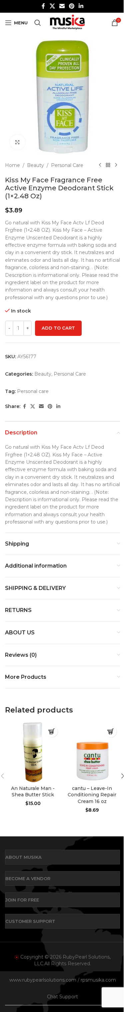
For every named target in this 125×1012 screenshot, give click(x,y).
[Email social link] (62, 6)
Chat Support (62, 997)
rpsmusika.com (98, 980)
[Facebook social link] (43, 6)
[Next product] (116, 165)
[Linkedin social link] (81, 6)
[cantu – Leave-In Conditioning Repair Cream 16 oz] (92, 752)
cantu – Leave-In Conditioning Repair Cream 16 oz (92, 794)
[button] (52, 731)
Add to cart (58, 328)
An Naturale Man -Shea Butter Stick (33, 791)
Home (12, 165)
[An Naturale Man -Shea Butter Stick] (33, 752)
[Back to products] (108, 165)
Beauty (35, 165)
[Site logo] (67, 22)
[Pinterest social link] (72, 6)
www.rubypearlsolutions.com (42, 980)
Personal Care (67, 165)
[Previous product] (100, 165)
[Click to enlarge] (17, 142)
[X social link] (52, 6)
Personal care (33, 391)
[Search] (37, 22)
